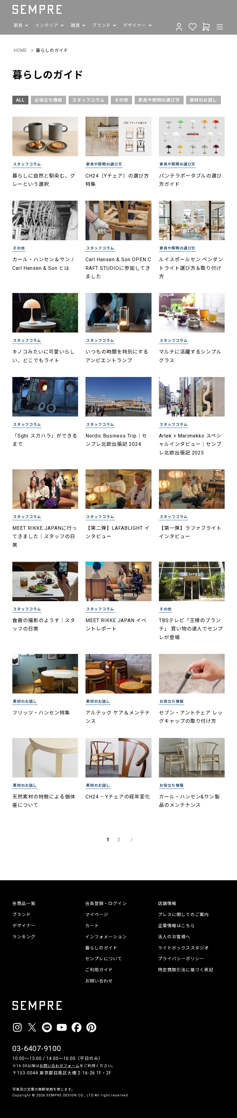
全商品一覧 (23, 903)
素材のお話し (204, 100)
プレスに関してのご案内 (183, 914)
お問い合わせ (99, 980)
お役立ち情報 (48, 100)
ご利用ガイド (99, 969)
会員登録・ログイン (106, 903)
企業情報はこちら (176, 925)
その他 (121, 100)
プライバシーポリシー (181, 958)
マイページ (96, 914)
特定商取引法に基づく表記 (186, 969)
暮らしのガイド (101, 947)
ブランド (21, 914)
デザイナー (23, 925)
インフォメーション (106, 936)
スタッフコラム (88, 100)
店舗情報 (167, 903)
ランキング (23, 936)
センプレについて (103, 958)
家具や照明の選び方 (159, 100)
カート (92, 925)
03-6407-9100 (36, 1048)
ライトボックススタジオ (183, 947)
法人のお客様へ (174, 936)
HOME (20, 50)
